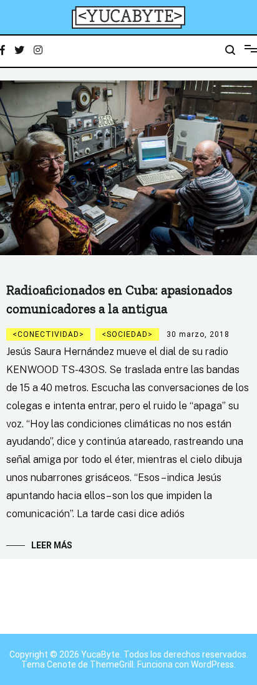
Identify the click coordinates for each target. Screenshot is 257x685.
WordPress (212, 664)
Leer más (51, 545)
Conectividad (48, 334)
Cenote (61, 664)
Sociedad (127, 334)
